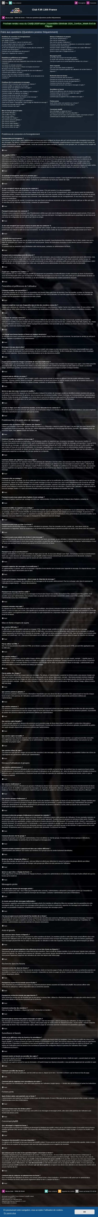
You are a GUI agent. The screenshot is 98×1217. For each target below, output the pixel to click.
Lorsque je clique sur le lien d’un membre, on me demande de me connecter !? (23, 76)
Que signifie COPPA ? (8, 40)
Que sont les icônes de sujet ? (10, 127)
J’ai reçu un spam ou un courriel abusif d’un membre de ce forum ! (69, 61)
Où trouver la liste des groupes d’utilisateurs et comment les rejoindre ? (70, 44)
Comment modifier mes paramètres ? (12, 59)
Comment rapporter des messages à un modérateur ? (17, 100)
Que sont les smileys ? (8, 116)
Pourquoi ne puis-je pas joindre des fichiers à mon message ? (19, 97)
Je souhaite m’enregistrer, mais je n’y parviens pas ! (17, 42)
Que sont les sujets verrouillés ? (11, 125)
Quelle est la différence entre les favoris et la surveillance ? (67, 91)
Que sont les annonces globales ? (12, 119)
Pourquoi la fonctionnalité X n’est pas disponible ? (64, 113)
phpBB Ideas (6, 1144)
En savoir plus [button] (10, 1213)
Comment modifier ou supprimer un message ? (15, 86)
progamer (7, 1199)
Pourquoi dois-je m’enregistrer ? (11, 38)
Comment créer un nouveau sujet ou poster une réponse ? (19, 84)
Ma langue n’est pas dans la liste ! (11, 68)
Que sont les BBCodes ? (9, 112)
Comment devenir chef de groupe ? (60, 46)
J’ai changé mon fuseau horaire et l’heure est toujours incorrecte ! (21, 67)
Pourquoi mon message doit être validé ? (13, 104)
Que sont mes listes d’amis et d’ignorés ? (62, 67)
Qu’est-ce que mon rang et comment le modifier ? (16, 74)
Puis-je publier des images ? (10, 118)
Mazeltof (16, 1199)
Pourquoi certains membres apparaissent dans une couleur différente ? (70, 47)
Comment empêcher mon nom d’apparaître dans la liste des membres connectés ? (22, 62)
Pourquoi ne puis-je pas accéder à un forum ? (15, 95)
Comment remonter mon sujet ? (11, 106)
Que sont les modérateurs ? (58, 40)
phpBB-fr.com (12, 1198)
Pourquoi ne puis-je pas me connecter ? (13, 46)
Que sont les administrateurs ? (59, 38)
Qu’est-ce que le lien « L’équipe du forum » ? (63, 51)
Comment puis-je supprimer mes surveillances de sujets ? (67, 96)
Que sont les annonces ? (9, 121)
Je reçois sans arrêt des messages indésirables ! (64, 59)
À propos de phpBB (83, 1129)
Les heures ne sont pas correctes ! (12, 65)
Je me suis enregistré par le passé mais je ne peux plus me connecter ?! (23, 47)
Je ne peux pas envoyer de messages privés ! (63, 57)
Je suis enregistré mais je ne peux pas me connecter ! (17, 44)
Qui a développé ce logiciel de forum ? (61, 111)
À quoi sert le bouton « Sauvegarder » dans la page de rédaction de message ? (25, 102)
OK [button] (84, 1212)
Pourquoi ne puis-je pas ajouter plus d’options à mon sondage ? (20, 91)
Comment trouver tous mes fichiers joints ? (62, 104)
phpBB (56, 353)
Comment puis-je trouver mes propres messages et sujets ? (67, 85)
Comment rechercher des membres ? (61, 83)
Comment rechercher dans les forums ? (61, 77)
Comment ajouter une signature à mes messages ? (16, 87)
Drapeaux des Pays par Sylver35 (11, 1201)
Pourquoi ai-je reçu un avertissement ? (13, 99)
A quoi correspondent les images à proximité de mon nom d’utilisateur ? (22, 70)
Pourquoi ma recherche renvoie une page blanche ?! (65, 81)
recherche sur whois (34, 1157)
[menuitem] (5, 3)
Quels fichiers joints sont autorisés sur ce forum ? (64, 103)
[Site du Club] (16, 10)
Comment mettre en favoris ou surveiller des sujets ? (65, 93)
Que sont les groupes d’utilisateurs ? (60, 42)
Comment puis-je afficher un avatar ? (12, 72)
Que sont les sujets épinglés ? (10, 123)
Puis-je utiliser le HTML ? (9, 114)
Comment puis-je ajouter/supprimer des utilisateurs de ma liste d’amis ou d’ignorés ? (71, 70)
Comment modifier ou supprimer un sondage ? (15, 93)
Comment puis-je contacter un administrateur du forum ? (66, 116)
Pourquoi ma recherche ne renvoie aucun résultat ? (65, 79)
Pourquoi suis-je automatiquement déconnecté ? (16, 51)
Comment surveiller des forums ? (59, 95)
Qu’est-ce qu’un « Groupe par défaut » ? (61, 49)
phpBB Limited (54, 1127)
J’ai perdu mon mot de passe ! (10, 49)
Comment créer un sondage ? (10, 89)
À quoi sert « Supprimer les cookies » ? (13, 53)
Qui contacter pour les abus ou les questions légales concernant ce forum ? (72, 114)
